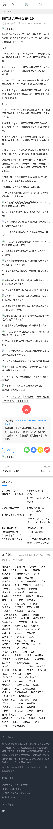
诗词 (17, 585)
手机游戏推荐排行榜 (11, 677)
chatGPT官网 (39, 659)
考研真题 (6, 610)
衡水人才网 (7, 640)
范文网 (34, 622)
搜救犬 (18, 629)
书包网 (5, 725)
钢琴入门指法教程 (10, 651)
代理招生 (14, 570)
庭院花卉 (16, 396)
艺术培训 (6, 710)
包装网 (36, 684)
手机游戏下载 (8, 696)
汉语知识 (19, 610)
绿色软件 (6, 692)
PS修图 (5, 670)
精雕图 (18, 577)
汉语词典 (29, 714)
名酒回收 (6, 644)
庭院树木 (29, 396)
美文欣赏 (21, 718)
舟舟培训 (17, 673)
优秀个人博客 (23, 684)
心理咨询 (31, 610)
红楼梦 (32, 718)
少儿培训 (19, 710)
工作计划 (42, 670)
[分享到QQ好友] (34, 450)
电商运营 (6, 566)
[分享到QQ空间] (40, 450)
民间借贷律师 (29, 688)
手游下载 (6, 703)
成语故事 (6, 585)
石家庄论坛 (24, 699)
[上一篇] (3, 376)
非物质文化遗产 (22, 573)
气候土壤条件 (43, 396)
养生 (17, 688)
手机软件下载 (37, 692)
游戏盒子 (19, 703)
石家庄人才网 (33, 607)
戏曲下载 (29, 577)
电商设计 (6, 625)
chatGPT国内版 (22, 659)
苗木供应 (19, 681)
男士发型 (29, 666)
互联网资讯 (32, 581)
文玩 (37, 662)
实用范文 (21, 636)
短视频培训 (7, 684)
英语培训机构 (19, 725)
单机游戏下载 (39, 618)
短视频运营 (20, 592)
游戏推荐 (17, 666)
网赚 (35, 699)
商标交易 (25, 618)
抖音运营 (29, 596)
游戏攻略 (6, 607)
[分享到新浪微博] (47, 450)
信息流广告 (20, 566)
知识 (10, 11)
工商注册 (27, 585)
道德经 (42, 718)
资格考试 (6, 707)
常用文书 (6, 603)
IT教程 (28, 673)
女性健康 (6, 681)
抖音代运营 (7, 581)
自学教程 (31, 599)
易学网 (20, 581)
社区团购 (6, 577)
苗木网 (30, 710)
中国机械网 (7, 718)
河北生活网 (20, 603)
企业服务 (39, 655)
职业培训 (31, 703)
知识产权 (17, 596)
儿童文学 (17, 670)
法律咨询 (6, 659)
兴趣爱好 (25, 614)
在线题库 (33, 592)
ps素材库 (31, 681)
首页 (3, 11)
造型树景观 (8, 400)
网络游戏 (33, 588)
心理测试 (19, 607)
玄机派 (28, 655)
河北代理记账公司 (23, 662)
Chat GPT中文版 (32, 629)
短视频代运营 (8, 622)
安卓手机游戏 (21, 692)
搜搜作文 (6, 647)
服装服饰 (35, 625)
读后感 (17, 655)
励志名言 (6, 662)
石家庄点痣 (22, 640)
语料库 (5, 666)
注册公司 (39, 585)
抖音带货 (6, 588)
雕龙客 (40, 596)
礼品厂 (5, 673)
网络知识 (37, 614)
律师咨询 (6, 629)
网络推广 (33, 566)
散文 (21, 599)
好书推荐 (33, 603)
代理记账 (6, 592)
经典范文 (6, 633)
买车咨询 (29, 670)
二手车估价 (7, 636)
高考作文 (41, 666)
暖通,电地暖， (31, 677)
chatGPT (6, 655)
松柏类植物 (23, 400)
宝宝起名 (23, 622)
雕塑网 (40, 710)
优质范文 (19, 633)
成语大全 (19, 707)
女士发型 (37, 644)
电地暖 (16, 721)
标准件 (5, 721)
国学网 (5, 596)
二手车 (26, 570)
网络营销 (37, 570)
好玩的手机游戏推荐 (11, 714)
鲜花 (37, 721)
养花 (33, 640)
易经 (4, 570)
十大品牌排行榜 (9, 618)
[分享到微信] (27, 450)
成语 (43, 581)
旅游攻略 (6, 573)
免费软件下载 (8, 699)
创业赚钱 (6, 688)
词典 (25, 651)
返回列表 (45, 471)
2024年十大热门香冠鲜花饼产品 (20, 471)
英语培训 (31, 707)
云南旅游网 (20, 588)
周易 (43, 566)
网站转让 (27, 721)
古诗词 (32, 636)
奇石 (12, 599)
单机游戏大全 (25, 696)
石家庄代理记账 (22, 644)
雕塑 (4, 599)
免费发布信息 (21, 625)
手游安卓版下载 (9, 614)
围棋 (33, 651)
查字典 (36, 573)
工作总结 (31, 633)
